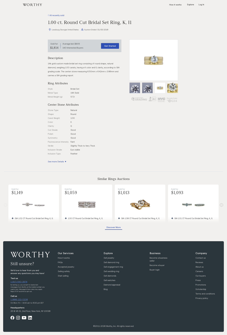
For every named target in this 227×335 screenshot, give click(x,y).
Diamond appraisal (112, 284)
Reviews (199, 262)
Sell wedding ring (111, 271)
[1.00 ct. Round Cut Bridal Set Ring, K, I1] (153, 60)
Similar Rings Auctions (113, 179)
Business (155, 253)
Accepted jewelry (66, 267)
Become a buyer (157, 265)
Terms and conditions (205, 293)
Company (201, 253)
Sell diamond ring (111, 262)
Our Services (66, 253)
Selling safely (64, 271)
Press (198, 280)
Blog (106, 289)
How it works (175, 4)
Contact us (200, 258)
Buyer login (155, 269)
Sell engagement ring (113, 267)
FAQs (60, 262)
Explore (108, 253)
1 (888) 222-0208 (19, 299)
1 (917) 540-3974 (19, 281)
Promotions (200, 284)
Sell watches (109, 280)
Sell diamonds (110, 276)
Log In (201, 4)
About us (199, 267)
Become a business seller (158, 259)
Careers (199, 271)
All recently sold (56, 15)
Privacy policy (201, 298)
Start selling (63, 276)
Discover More (114, 227)
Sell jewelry (109, 258)
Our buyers (200, 276)
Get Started (110, 46)
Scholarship (200, 289)
